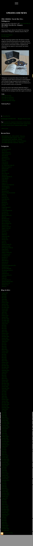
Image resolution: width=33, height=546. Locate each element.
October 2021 (5, 368)
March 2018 (4, 435)
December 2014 (5, 493)
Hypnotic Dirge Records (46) (8, 192)
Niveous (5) (4, 233)
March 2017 (4, 454)
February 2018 (5, 436)
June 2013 (4, 519)
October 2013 (5, 512)
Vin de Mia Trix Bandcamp (8, 99)
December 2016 (5, 459)
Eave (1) (4, 171)
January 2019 (5, 420)
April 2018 (4, 433)
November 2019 (5, 404)
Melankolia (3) (5, 220)
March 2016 (4, 472)
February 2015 (5, 490)
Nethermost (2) (5, 230)
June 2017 (4, 449)
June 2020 (4, 393)
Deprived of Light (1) (7, 167)
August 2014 (5, 498)
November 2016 (5, 461)
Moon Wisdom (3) (6, 221)
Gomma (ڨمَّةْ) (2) (6, 188)
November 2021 (5, 367)
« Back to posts (4, 128)
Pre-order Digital (5, 36)
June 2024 (4, 326)
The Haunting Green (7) (7, 270)
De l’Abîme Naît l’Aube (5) (8, 165)
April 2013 (4, 522)
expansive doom (10, 125)
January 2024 (5, 335)
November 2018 (5, 423)
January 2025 (5, 317)
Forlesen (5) (4, 181)
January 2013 (5, 527)
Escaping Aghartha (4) (7, 176)
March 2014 (4, 504)
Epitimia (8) (4, 175)
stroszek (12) (5, 263)
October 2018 (5, 425)
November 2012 (5, 530)
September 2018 (5, 427)
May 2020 (4, 394)
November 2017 (5, 441)
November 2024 (5, 320)
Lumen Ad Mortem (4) (7, 210)
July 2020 (4, 391)
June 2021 (4, 373)
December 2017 (5, 439)
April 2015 (4, 486)
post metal (3, 125)
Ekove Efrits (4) (5, 173)
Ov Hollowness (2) (6, 254)
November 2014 (5, 494)
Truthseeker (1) (5, 273)
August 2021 (5, 372)
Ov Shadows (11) (6, 255)
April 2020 (4, 396)
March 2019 (4, 417)
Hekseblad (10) (5, 191)
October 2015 (5, 478)
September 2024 (5, 322)
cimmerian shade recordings (20, 125)
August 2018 (5, 428)
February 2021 (5, 380)
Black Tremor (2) (6, 158)
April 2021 (4, 377)
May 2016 (4, 469)
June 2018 (4, 430)
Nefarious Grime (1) (6, 226)
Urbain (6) (4, 276)
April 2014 (4, 502)
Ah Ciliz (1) (4, 150)
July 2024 (4, 325)
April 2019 (4, 415)
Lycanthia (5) (5, 212)
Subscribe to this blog (8, 532)
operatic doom (27, 123)
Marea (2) (4, 217)
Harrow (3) (4, 189)
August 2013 (5, 515)
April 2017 (4, 452)
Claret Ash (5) (5, 162)
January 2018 (5, 438)
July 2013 (4, 517)
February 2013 (5, 525)
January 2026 (5, 304)
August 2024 (5, 323)
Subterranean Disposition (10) (8, 265)
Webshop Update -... (25, 118)
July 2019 (4, 410)
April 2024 (4, 330)
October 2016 (5, 462)
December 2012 (5, 528)
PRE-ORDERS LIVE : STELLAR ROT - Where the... (14, 136)
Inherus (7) (4, 200)
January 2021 (5, 381)
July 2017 (4, 448)
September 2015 (5, 480)
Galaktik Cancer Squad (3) (8, 184)
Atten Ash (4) (5, 155)
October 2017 (5, 443)
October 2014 (5, 496)
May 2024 (4, 328)
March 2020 (4, 398)
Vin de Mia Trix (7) (6, 280)
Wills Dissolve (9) (6, 283)
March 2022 (4, 360)
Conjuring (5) (5, 163)
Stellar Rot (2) (5, 262)
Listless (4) (4, 209)
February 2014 (5, 506)
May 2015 (4, 485)
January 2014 (5, 507)
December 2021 (5, 365)
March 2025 (4, 314)
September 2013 (5, 514)
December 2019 (5, 402)
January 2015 (5, 491)
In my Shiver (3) (5, 199)
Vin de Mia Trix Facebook (8, 97)
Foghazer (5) (5, 179)
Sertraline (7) (5, 257)
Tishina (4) (4, 271)
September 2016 (5, 464)
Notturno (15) (5, 239)
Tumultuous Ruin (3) (6, 275)
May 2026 (4, 297)
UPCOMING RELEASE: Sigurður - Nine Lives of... (13, 137)
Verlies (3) (4, 278)
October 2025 (5, 309)
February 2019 (5, 419)
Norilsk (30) (4, 238)
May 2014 (4, 501)
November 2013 (5, 511)
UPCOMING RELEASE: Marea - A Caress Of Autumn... (14, 141)
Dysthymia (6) (5, 168)
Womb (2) (4, 286)
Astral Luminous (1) (6, 154)
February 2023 (5, 351)
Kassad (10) (4, 202)
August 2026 (5, 293)
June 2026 (4, 296)
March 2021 (4, 378)
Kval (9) (4, 205)
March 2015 (4, 488)
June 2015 (4, 483)
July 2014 (4, 499)
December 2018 (5, 422)
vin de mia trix (7, 122)
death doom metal (8, 123)
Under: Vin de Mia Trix (25, 23)
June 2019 (4, 412)
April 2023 (4, 348)
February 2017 (5, 456)
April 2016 (4, 470)
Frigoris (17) (4, 183)
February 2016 (5, 473)
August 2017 (5, 446)
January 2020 (5, 401)
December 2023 (5, 336)
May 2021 (4, 375)
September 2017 (5, 444)
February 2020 (5, 399)
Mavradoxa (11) (5, 218)
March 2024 (4, 331)
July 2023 (4, 343)
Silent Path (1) (5, 260)
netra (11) (4, 231)
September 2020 (5, 388)
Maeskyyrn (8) (5, 213)
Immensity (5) (5, 197)
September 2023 (5, 339)
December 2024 (5, 318)
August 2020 (5, 389)
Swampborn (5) (5, 267)
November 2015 (5, 477)
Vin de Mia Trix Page (6, 95)
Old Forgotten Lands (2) (7, 247)
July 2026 (4, 294)
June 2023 (4, 344)
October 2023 (5, 338)
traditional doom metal (18, 123)
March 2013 (4, 523)
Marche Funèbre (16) (6, 215)
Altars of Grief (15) (6, 152)
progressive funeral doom (17, 122)
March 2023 (4, 349)
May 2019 (4, 414)
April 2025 (4, 312)
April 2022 (4, 359)
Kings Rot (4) (5, 204)
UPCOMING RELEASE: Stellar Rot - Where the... (13, 142)
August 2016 (5, 465)
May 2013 (4, 520)
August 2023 (5, 341)
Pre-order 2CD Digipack (7, 34)
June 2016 (4, 467)
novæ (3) (4, 241)
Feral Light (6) (5, 178)
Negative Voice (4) (6, 228)
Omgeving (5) (5, 249)
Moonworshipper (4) (6, 223)
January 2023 (5, 352)
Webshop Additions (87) (7, 281)
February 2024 (5, 333)
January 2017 (5, 457)
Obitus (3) (4, 242)
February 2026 (5, 302)
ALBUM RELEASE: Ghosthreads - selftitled (12, 139)
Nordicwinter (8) (5, 236)
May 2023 (4, 346)
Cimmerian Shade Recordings (8, 100)
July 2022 (4, 354)
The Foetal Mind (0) (6, 268)
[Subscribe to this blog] (2, 533)
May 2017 (4, 451)
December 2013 (5, 509)
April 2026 (4, 299)
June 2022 (4, 356)
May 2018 (4, 431)
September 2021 (5, 370)
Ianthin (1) (4, 194)
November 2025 (5, 307)
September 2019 (5, 407)
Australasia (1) (5, 157)
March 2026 (4, 301)
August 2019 (5, 409)
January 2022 (5, 364)
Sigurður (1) (4, 259)
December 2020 (5, 383)
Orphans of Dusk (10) (7, 252)
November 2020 (5, 385)
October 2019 (5, 406)
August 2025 (5, 310)
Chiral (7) (4, 160)
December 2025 (5, 305)
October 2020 (5, 386)
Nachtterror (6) (5, 225)
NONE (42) (4, 234)
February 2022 (5, 362)
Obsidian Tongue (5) (6, 244)
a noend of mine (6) (6, 149)
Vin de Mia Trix (6, 116)
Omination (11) (5, 250)
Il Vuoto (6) (4, 196)
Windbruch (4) (5, 284)
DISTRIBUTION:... (9, 118)
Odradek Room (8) (6, 246)
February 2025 (5, 315)
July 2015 (4, 482)
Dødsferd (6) (4, 170)
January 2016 (5, 475)
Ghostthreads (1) (5, 186)
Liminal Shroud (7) (6, 207)
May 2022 (4, 357)
